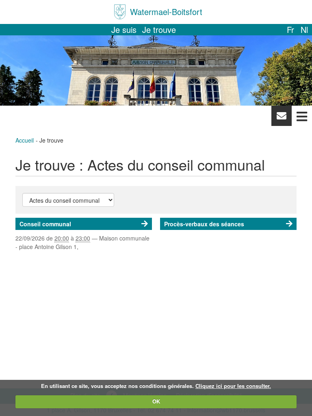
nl (304, 29)
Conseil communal (45, 224)
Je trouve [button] (159, 29)
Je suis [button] (123, 29)
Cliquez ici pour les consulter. (233, 386)
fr (290, 29)
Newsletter (281, 118)
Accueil (24, 140)
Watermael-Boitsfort (166, 11)
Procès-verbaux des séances (204, 224)
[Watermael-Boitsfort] (120, 12)
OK (156, 401)
